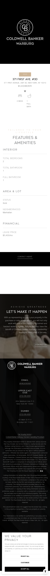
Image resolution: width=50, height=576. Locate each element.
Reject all (25, 556)
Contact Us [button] (41, 345)
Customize (25, 562)
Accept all (25, 569)
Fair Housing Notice (24, 434)
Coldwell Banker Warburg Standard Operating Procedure (25, 437)
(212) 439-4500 (25, 396)
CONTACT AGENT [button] (25, 257)
